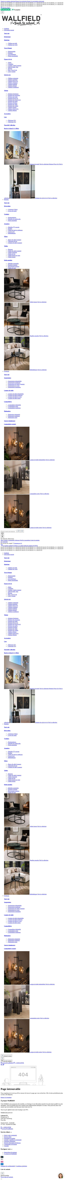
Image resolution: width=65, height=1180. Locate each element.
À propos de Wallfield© (10, 1154)
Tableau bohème (12, 84)
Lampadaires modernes (14, 408)
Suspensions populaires (14, 387)
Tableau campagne (12, 78)
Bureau (9, 68)
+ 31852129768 (19, 1063)
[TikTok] (3, 1065)
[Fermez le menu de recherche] (22, 531)
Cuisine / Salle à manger (14, 65)
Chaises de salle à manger (14, 243)
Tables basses (11, 257)
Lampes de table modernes (14, 395)
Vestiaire (6, 214)
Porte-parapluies (12, 220)
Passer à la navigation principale (35, 1)
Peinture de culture (12, 106)
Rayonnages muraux (13, 266)
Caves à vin (10, 231)
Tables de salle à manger (14, 251)
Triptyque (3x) (11, 122)
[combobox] (8, 532)
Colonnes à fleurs (12, 209)
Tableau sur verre (12, 45)
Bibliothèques (11, 233)
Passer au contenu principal (8, 1)
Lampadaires (8, 401)
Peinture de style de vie (14, 100)
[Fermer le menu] (2, 1058)
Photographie (11, 51)
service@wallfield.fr (8, 1063)
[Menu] (2, 12)
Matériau (6, 40)
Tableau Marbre (12, 110)
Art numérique (11, 54)
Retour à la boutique (6, 1097)
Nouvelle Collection (9, 125)
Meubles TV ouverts (13, 227)
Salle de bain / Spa (12, 67)
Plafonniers (7, 411)
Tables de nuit (11, 268)
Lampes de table (8, 390)
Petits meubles (8, 260)
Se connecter (4, 542)
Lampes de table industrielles (15, 394)
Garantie (6, 1146)
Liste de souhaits (35, 540)
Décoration (7, 206)
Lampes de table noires (13, 398)
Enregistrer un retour (9, 1138)
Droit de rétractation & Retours (12, 1143)
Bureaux (10, 249)
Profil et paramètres (25, 540)
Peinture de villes (12, 104)
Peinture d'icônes (12, 103)
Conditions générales (21, 1166)
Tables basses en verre (13, 255)
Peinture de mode (12, 97)
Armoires (6, 224)
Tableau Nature (11, 107)
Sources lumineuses (9, 421)
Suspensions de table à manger (16, 384)
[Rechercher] (18, 531)
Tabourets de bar (12, 241)
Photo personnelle (12, 56)
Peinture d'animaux (12, 94)
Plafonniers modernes (13, 416)
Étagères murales (12, 265)
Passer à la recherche (21, 1)
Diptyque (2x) (11, 120)
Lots (5, 117)
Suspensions (7, 378)
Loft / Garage (11, 71)
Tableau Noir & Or (12, 109)
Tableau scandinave (13, 87)
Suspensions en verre (13, 385)
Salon (9, 62)
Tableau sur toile (12, 43)
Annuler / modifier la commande (12, 1140)
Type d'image (8, 48)
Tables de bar (11, 254)
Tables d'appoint (12, 252)
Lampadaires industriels (14, 405)
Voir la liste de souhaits (7, 1177)
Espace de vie (8, 59)
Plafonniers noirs (12, 417)
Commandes (11, 540)
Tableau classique (12, 82)
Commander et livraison (10, 1144)
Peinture (10, 53)
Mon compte (4, 540)
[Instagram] (2, 1065)
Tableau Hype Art (12, 81)
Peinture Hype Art (12, 98)
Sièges (6, 236)
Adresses (17, 540)
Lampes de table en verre (14, 397)
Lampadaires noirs (12, 406)
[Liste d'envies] (2, 534)
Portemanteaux (11, 217)
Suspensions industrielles (14, 381)
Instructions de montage (10, 1152)
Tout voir (6, 33)
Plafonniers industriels (13, 414)
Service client (6, 7)
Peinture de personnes (13, 95)
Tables (6, 246)
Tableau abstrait (12, 86)
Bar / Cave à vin (12, 70)
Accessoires (7, 113)
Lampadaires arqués (10, 424)
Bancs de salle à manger (14, 239)
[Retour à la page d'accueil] (22, 26)
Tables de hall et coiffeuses (15, 230)
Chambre (10, 64)
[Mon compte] (2, 536)
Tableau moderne (12, 79)
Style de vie (7, 75)
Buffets (9, 228)
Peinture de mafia (12, 101)
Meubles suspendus (13, 263)
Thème (6, 90)
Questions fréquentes (9, 1141)
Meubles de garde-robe (13, 219)
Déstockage (7, 37)
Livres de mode (12, 211)
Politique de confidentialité (8, 1166)
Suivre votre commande (10, 1135)
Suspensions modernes (13, 382)
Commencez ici (18, 543)
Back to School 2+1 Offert (11, 128)
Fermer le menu (7, 1056)
